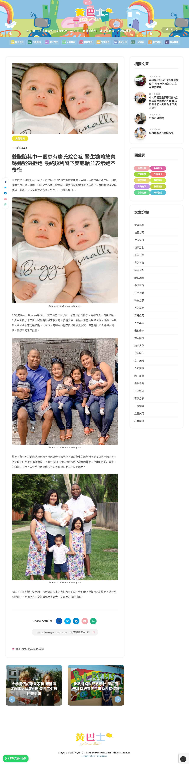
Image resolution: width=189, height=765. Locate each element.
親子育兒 (139, 345)
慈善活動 (158, 186)
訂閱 (76, 31)
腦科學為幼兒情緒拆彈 (161, 133)
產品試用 (139, 413)
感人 (30, 649)
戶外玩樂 (139, 308)
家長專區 (47, 31)
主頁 (32, 31)
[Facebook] (167, 30)
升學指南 (158, 192)
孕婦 (41, 649)
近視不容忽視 (156, 118)
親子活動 (142, 180)
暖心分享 (139, 330)
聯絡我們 (125, 31)
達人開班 (139, 338)
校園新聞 (142, 174)
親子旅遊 (139, 376)
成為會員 (108, 31)
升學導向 (139, 391)
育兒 (24, 649)
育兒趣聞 (20, 138)
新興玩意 (158, 168)
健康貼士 (139, 353)
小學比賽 (142, 192)
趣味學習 (139, 383)
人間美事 (139, 368)
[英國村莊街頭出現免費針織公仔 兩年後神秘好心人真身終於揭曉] (140, 80)
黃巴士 (62, 31)
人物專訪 (139, 323)
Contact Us (102, 756)
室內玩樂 (139, 360)
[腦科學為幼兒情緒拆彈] (140, 133)
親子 (18, 649)
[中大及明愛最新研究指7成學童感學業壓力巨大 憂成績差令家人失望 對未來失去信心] (140, 98)
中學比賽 (142, 168)
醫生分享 (139, 300)
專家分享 (139, 398)
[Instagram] (172, 30)
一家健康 (139, 406)
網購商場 (91, 31)
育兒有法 (142, 186)
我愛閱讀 (139, 421)
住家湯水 (158, 174)
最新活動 (158, 180)
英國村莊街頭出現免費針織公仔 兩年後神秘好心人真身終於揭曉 (164, 83)
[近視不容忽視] (140, 118)
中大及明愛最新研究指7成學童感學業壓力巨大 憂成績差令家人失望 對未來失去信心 (163, 102)
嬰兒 (35, 649)
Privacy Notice (88, 756)
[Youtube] (177, 30)
